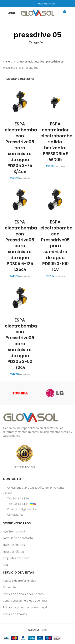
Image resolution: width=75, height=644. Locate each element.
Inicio (6, 61)
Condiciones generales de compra (25, 600)
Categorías (36, 42)
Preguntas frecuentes (17, 558)
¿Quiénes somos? (14, 531)
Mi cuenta (9, 587)
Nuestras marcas (14, 545)
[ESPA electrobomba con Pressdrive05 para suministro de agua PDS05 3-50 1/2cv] (20, 298)
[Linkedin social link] (31, 4)
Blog (5, 565)
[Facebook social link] (21, 4)
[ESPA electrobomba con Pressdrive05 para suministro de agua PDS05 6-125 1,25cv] (20, 200)
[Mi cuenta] (70, 13)
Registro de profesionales (19, 580)
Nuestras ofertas (13, 551)
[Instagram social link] (26, 4)
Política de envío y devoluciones (23, 594)
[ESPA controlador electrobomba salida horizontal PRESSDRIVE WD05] (55, 102)
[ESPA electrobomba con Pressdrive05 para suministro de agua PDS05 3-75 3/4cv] (20, 102)
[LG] (55, 393)
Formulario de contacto (18, 538)
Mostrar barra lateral (20, 78)
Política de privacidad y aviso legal (25, 607)
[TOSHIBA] (20, 393)
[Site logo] (37, 13)
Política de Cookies (15, 614)
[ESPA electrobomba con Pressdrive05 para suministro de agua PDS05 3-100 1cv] (55, 200)
